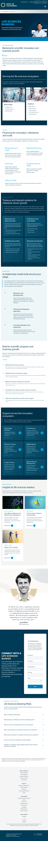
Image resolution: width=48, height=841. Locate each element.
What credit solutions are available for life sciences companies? (20, 730)
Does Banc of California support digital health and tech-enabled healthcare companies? (20, 745)
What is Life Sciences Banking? (12, 715)
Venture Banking (4, 11)
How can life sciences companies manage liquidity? (17, 740)
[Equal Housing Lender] (38, 835)
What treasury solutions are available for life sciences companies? (21, 735)
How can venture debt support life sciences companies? (18, 725)
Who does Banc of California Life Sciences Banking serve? (19, 720)
